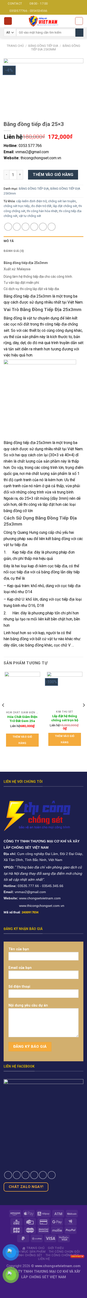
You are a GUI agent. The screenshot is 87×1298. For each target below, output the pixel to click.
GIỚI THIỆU (56, 1248)
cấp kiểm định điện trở (31, 201)
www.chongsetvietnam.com (40, 898)
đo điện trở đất (41, 206)
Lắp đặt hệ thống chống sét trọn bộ (64, 718)
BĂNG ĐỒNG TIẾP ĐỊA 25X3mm (55, 47)
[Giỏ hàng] (79, 21)
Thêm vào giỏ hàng (53, 174)
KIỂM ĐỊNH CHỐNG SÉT (25, 1255)
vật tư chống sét (30, 216)
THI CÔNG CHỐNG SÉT (62, 1255)
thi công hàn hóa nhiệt (42, 211)
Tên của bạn (18, 949)
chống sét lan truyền (62, 201)
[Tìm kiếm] (79, 32)
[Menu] (8, 21)
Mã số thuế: (21, 912)
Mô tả (9, 241)
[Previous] (3, 714)
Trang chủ (15, 46)
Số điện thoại (19, 987)
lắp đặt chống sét (65, 206)
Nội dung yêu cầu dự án (28, 1005)
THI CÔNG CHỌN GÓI (64, 1251)
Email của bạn (20, 968)
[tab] (43, 241)
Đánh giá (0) (14, 251)
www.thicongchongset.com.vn (41, 906)
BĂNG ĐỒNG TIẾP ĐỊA (43, 46)
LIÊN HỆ (44, 1259)
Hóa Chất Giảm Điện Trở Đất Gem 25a (22, 719)
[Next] (83, 714)
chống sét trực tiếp (17, 206)
